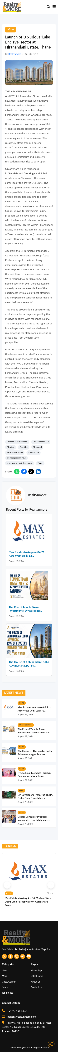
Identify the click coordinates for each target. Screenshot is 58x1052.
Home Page (36, 970)
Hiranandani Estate (15, 452)
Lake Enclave (33, 452)
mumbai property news (16, 458)
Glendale (10, 447)
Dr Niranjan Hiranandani (17, 442)
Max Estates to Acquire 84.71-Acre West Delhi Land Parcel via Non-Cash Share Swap (28, 902)
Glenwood (37, 447)
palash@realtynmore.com (21, 1016)
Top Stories (7, 993)
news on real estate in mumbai (19, 463)
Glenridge (23, 447)
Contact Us (36, 987)
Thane (40, 463)
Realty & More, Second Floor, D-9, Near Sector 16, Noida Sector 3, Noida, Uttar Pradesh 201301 (26, 1027)
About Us (35, 982)
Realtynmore (14, 54)
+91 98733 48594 (17, 1011)
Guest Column (9, 982)
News (5, 970)
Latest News (37, 976)
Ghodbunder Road (41, 442)
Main (4, 976)
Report (5, 987)
